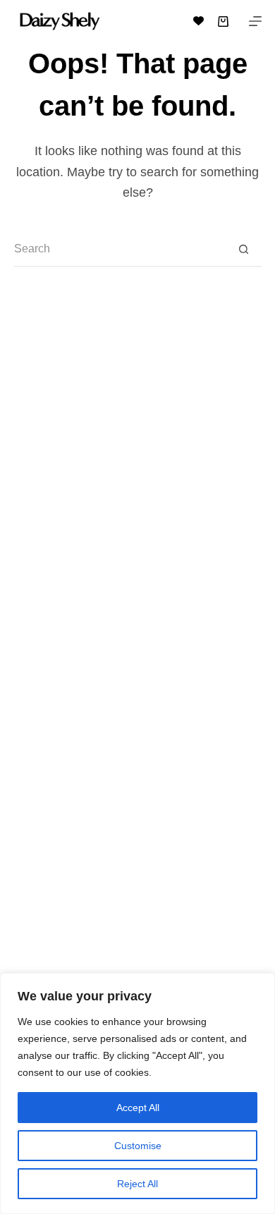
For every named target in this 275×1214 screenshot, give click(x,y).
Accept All (137, 1107)
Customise (137, 1145)
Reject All (137, 1183)
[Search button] (244, 249)
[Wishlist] (198, 21)
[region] (137, 1093)
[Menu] (255, 21)
